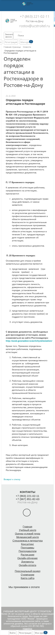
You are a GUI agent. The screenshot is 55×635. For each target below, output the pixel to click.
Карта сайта (27, 578)
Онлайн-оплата (27, 565)
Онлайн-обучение (27, 558)
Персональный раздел (27, 571)
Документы (27, 561)
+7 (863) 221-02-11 (35, 16)
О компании (27, 574)
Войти (13, 633)
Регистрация (11, 42)
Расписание (27, 554)
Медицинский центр (27, 537)
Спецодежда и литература (28, 540)
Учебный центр (27, 530)
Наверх (27, 628)
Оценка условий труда (27, 533)
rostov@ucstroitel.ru (34, 25)
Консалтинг (27, 544)
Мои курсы (25, 42)
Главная (27, 526)
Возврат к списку (12, 479)
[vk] (27, 512)
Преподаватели (28, 551)
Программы (27, 547)
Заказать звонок (9, 35)
